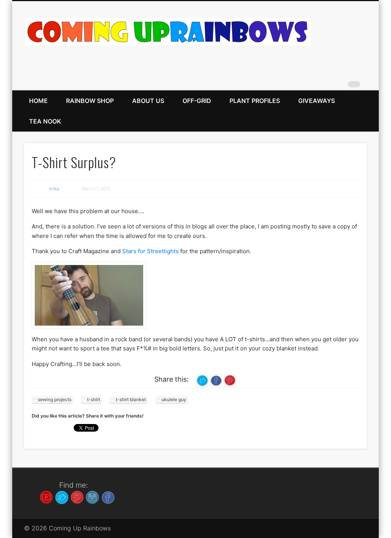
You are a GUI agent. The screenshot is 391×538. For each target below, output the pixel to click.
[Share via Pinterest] (230, 380)
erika (54, 188)
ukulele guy (174, 399)
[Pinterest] (77, 497)
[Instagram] (92, 497)
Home (38, 100)
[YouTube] (46, 497)
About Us (148, 100)
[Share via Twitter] (202, 380)
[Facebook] (108, 497)
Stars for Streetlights (150, 251)
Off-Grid (197, 100)
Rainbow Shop (90, 100)
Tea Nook (45, 121)
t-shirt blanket (131, 399)
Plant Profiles (254, 100)
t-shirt (93, 399)
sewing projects (54, 399)
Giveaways (316, 100)
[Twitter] (61, 497)
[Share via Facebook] (216, 380)
